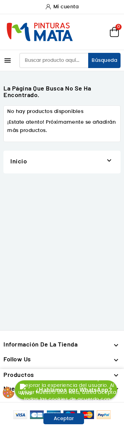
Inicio (18, 161)
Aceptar (64, 418)
